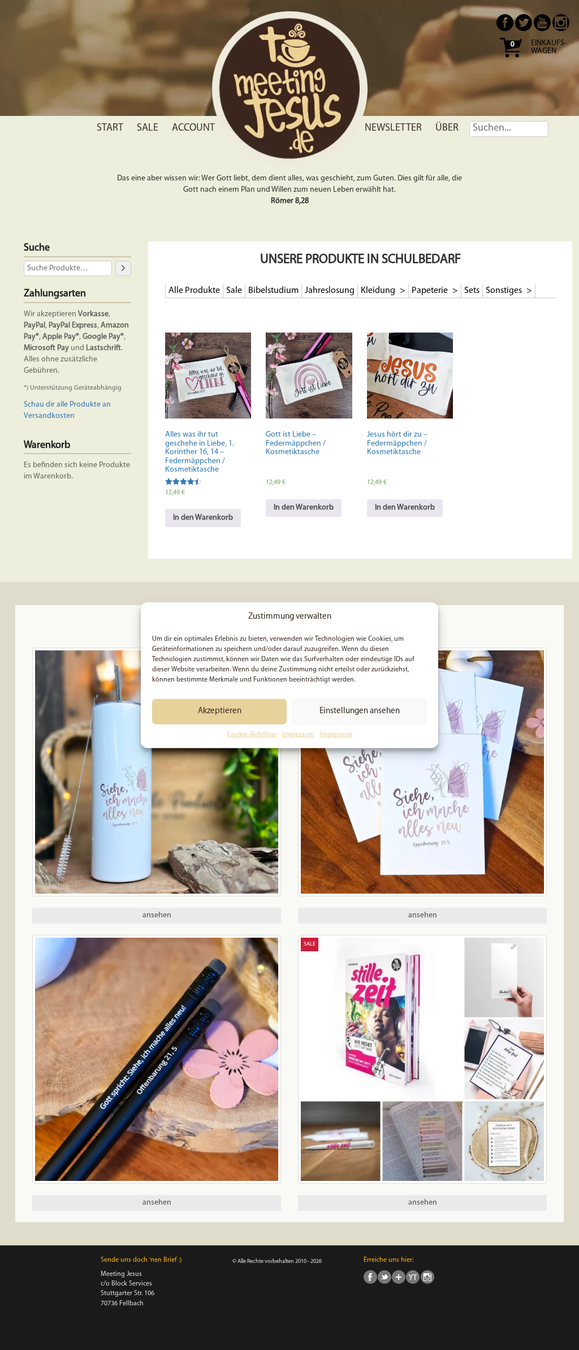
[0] (510, 61)
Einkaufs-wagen (549, 47)
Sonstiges (505, 290)
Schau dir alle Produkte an (67, 404)
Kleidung (379, 290)
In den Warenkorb (203, 518)
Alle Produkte (194, 290)
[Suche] (123, 268)
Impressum (298, 734)
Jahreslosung (330, 290)
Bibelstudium (273, 290)
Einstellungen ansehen (359, 711)
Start (110, 128)
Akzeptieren (219, 711)
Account (193, 128)
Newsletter (393, 128)
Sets (471, 290)
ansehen (156, 915)
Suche (37, 248)
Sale (147, 128)
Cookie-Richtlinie (251, 734)
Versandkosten (49, 416)
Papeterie (431, 290)
